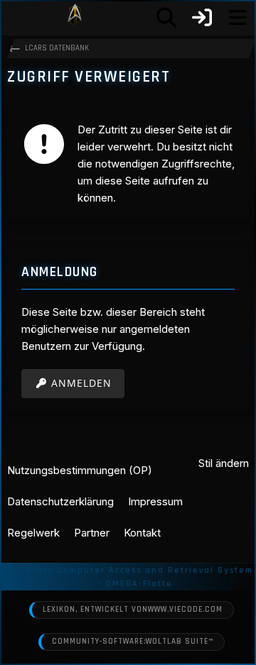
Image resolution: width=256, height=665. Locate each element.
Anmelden (81, 383)
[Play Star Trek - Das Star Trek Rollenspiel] (75, 18)
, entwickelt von (133, 610)
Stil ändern (223, 463)
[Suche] (166, 18)
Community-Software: (132, 642)
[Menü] (237, 18)
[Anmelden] (202, 17)
